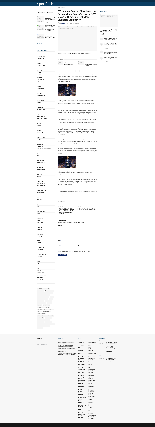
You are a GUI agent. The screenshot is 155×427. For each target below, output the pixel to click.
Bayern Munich (40, 79)
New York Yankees (41, 211)
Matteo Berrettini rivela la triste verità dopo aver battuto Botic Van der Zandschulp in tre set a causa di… (50, 28)
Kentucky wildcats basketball (44, 148)
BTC (38, 81)
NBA (72, 3)
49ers (38, 54)
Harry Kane (80, 396)
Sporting (39, 252)
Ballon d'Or (39, 72)
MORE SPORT (67, 3)
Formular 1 (39, 130)
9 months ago (41, 14)
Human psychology (41, 137)
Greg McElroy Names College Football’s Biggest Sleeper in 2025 (50, 36)
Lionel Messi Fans (41, 169)
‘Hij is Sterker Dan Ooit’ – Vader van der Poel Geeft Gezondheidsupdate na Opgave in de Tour (91, 63)
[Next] (78, 71)
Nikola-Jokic (40, 222)
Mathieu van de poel (41, 315)
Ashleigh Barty (81, 350)
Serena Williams (40, 247)
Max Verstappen (41, 192)
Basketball (39, 77)
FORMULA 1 (39, 128)
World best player (41, 277)
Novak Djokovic (48, 317)
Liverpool (39, 174)
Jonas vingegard (46, 305)
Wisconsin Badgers (41, 275)
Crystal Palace (40, 100)
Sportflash (45, 4)
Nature (38, 204)
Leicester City (40, 158)
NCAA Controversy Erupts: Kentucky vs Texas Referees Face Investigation (110, 39)
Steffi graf (39, 256)
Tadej (38, 261)
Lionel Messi (40, 167)
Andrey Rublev (40, 58)
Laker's (38, 151)
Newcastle (39, 213)
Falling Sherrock (41, 116)
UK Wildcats (40, 270)
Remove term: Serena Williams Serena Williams (45, 240)
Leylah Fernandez (46, 307)
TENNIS (38, 263)
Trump (38, 265)
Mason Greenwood (41, 188)
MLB (62, 3)
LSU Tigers (39, 178)
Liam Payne (39, 165)
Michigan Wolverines (42, 195)
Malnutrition (40, 181)
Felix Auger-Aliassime (42, 118)
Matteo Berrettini (41, 190)
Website (80, 245)
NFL (75, 3)
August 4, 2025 (67, 65)
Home (59, 7)
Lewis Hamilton (40, 160)
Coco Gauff (39, 93)
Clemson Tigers (40, 88)
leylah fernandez (41, 162)
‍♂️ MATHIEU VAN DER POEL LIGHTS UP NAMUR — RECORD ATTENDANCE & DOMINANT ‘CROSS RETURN (67, 355)
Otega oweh (40, 319)
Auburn (46, 290)
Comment (60, 225)
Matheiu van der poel (42, 313)
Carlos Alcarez (40, 84)
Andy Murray (40, 61)
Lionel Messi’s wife (41, 171)
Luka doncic (51, 309)
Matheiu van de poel (47, 311)
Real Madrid (40, 236)
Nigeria (38, 220)
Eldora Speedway (41, 109)
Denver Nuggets (40, 107)
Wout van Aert (40, 328)
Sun (38, 259)
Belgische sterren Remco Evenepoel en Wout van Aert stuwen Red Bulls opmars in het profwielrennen (111, 52)
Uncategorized (63, 7)
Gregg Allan (40, 132)
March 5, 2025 (69, 23)
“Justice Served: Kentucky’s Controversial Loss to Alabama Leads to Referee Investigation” (106, 31)
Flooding (39, 123)
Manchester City (41, 183)
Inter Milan (39, 141)
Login (113, 3)
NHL (78, 3)
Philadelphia (40, 229)
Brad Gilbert (44, 292)
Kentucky (39, 307)
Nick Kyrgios (40, 218)
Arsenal (39, 63)
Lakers (38, 153)
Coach (38, 91)
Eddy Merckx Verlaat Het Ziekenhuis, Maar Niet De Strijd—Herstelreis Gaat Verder (70, 63)
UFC (38, 268)
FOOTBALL (57, 3)
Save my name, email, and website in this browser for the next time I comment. (74, 251)
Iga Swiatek (39, 139)
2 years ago (48, 22)
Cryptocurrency (41, 95)
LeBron (38, 155)
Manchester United (41, 185)
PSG (38, 232)
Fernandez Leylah (41, 121)
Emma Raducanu (40, 111)
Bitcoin (39, 292)
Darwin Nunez (40, 104)
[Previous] (76, 71)
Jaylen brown (40, 146)
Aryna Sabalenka (41, 65)
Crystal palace (81, 370)
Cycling (39, 102)
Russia (38, 245)
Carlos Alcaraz (46, 294)
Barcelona (39, 74)
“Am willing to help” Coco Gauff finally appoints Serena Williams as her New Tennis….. (110, 58)
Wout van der (40, 279)
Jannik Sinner (40, 144)
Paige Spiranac (40, 225)
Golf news (49, 303)
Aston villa (39, 70)
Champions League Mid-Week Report (45, 12)
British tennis (50, 292)
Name (59, 240)
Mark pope (62, 201)
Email (59, 245)
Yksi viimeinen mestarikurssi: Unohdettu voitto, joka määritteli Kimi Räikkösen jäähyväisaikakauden (67, 350)
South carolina (40, 249)
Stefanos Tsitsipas (41, 254)
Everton (39, 114)
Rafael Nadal (40, 234)
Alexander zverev (41, 56)
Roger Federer (40, 242)
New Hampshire (40, 208)
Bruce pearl (40, 294)
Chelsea (39, 86)
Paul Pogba (39, 227)
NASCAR (38, 202)
